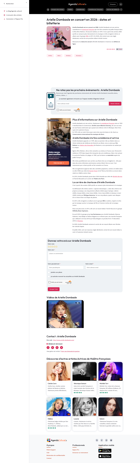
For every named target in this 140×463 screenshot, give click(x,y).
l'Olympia (80, 221)
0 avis (120, 49)
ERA (87, 36)
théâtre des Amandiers (87, 145)
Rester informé (115, 103)
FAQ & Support (51, 450)
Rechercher (9, 4)
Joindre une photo (56, 272)
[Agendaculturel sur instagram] (106, 440)
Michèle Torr (104, 383)
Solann (102, 419)
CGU (48, 452)
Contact (49, 458)
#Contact (78, 55)
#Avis (59, 55)
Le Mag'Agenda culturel (13, 11)
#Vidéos (68, 55)
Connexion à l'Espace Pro (13, 19)
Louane (76, 419)
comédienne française (107, 123)
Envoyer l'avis (54, 289)
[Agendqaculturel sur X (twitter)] (96, 440)
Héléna (50, 419)
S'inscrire (113, 4)
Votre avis (51, 250)
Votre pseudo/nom (54, 264)
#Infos (50, 55)
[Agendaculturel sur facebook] (101, 440)
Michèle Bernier (117, 176)
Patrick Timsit (93, 171)
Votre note (51, 244)
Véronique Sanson (80, 383)
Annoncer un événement (80, 452)
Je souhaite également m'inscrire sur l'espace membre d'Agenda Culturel (81, 99)
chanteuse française (88, 29)
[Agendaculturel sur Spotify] (111, 440)
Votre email (89, 264)
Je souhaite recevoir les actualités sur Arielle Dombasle (68, 276)
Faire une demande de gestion (70, 351)
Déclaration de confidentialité (56, 455)
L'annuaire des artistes (13, 15)
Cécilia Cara (52, 383)
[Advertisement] (85, 72)
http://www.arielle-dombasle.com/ (63, 340)
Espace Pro (76, 450)
